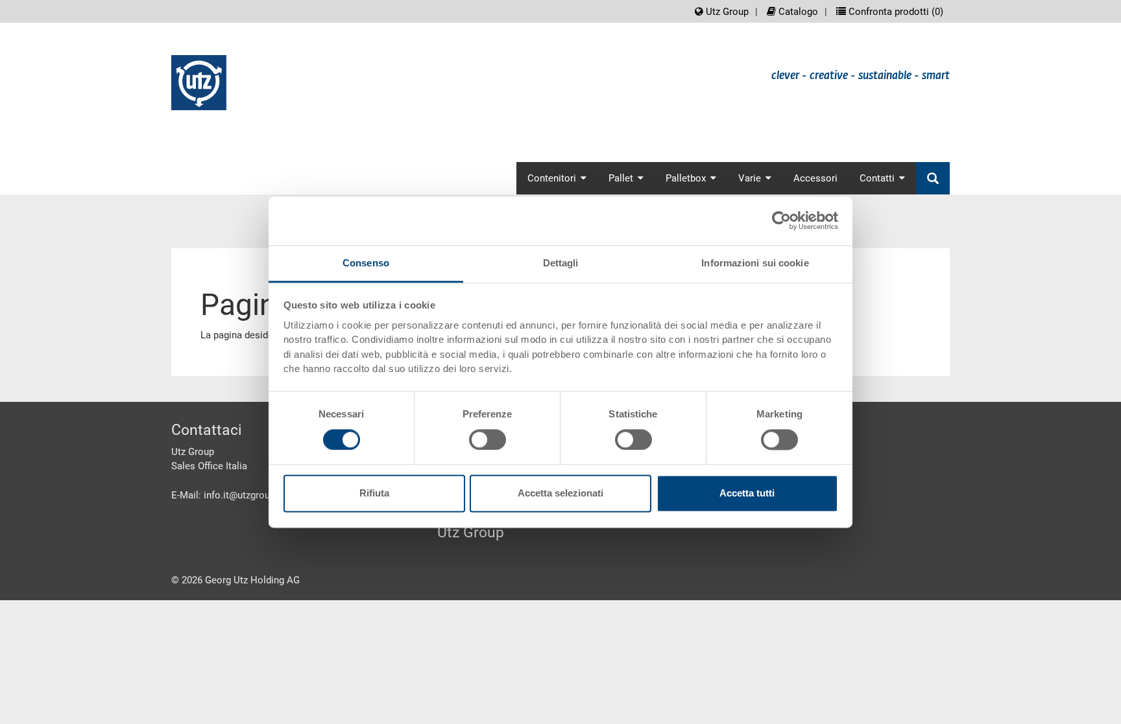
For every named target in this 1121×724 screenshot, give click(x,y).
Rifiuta (374, 493)
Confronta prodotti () (894, 12)
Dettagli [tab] (561, 262)
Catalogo (797, 12)
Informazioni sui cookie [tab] (754, 262)
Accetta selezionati (560, 493)
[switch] (487, 439)
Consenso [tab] (366, 262)
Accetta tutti (747, 493)
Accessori (815, 178)
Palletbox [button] (686, 178)
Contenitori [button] (551, 178)
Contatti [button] (877, 178)
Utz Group (726, 12)
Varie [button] (749, 178)
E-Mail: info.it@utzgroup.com (234, 495)
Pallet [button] (621, 178)
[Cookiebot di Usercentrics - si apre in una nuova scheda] (781, 220)
